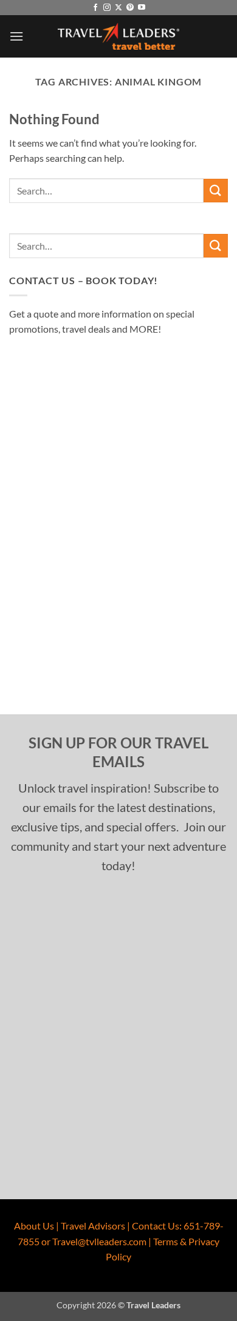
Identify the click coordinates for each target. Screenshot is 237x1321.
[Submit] (216, 190)
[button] (16, 36)
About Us (34, 1225)
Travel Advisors (93, 1225)
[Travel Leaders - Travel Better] (118, 36)
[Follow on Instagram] (107, 8)
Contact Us (155, 1225)
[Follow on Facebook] (95, 8)
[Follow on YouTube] (141, 8)
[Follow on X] (118, 8)
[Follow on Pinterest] (130, 8)
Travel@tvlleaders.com (99, 1241)
